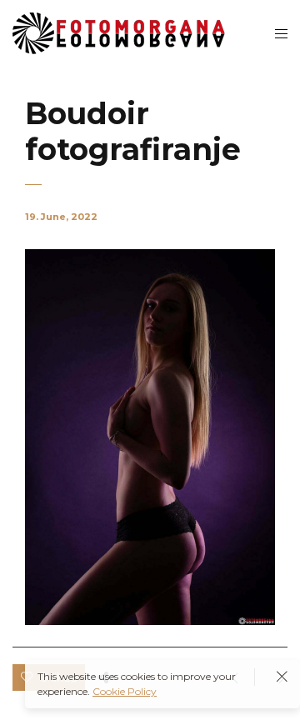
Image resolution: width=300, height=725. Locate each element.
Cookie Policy (124, 691)
